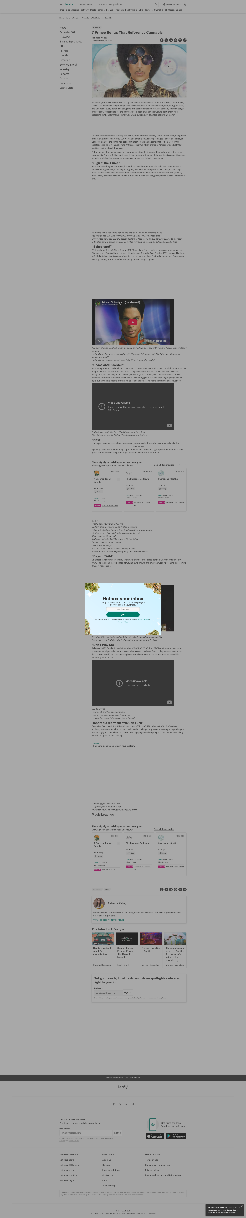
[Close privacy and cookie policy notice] (242, 1206)
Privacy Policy (221, 1213)
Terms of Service (143, 619)
